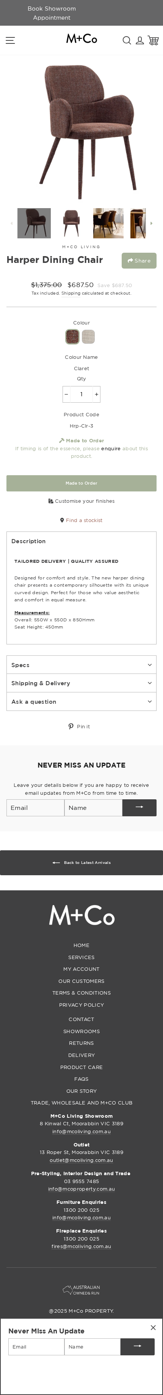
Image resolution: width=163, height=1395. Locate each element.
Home (81, 945)
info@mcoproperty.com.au (81, 1188)
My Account (81, 969)
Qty (81, 378)
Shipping (71, 293)
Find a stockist (83, 520)
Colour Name (81, 357)
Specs (20, 665)
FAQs (81, 1078)
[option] (51, 13)
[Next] (151, 223)
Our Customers (81, 981)
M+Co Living (81, 247)
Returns (81, 1043)
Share (141, 260)
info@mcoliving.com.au (81, 1131)
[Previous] (11, 223)
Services (81, 957)
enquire (111, 448)
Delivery (81, 1055)
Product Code (81, 414)
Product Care (81, 1067)
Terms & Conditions (81, 992)
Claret (72, 336)
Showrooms (81, 1031)
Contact (81, 1019)
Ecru (88, 336)
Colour (81, 322)
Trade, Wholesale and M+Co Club (82, 1102)
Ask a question (33, 701)
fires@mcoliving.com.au (81, 1246)
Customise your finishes (84, 501)
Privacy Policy (81, 1004)
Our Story (81, 1091)
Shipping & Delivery (40, 683)
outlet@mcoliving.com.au (81, 1160)
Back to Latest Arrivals (87, 862)
